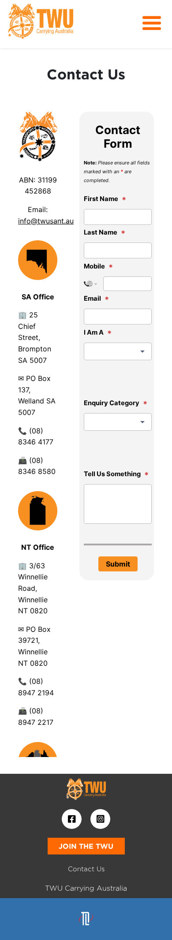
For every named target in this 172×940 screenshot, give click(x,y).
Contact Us (86, 868)
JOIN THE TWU (86, 846)
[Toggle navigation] (151, 23)
